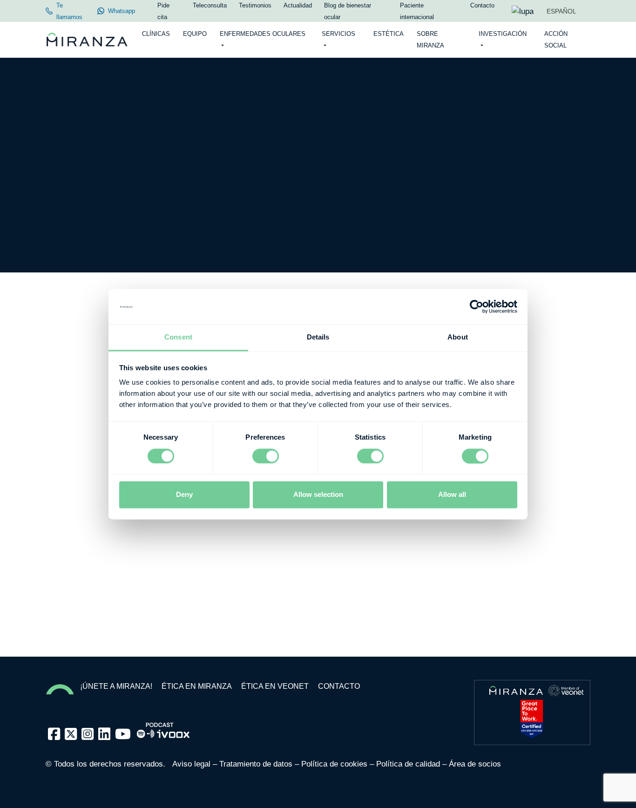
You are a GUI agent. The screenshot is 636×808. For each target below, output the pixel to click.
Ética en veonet (275, 686)
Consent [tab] (178, 337)
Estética (388, 33)
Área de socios (475, 764)
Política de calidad (408, 764)
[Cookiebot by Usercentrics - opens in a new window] (476, 306)
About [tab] (457, 337)
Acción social (556, 39)
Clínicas (156, 33)
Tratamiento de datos (255, 764)
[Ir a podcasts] (163, 727)
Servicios (338, 33)
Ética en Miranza (197, 686)
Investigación (503, 33)
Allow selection (318, 495)
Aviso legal (191, 764)
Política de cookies (334, 764)
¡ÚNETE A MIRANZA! (116, 686)
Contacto (339, 686)
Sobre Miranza (430, 39)
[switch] (265, 455)
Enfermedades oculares (262, 33)
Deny (184, 495)
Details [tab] (318, 337)
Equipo (195, 33)
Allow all (452, 495)
